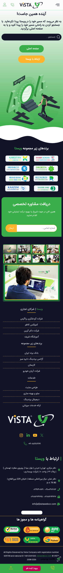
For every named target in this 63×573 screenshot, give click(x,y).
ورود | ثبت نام (31, 568)
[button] (57, 5)
